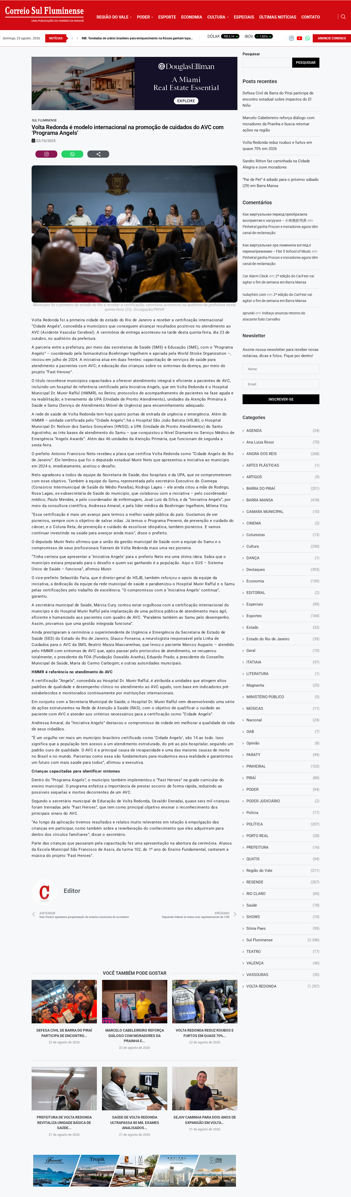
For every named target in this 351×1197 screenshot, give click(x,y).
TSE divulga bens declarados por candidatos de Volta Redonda (125, 38)
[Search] (343, 16)
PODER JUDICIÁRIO (282, 801)
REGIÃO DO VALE (112, 17)
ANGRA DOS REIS (282, 453)
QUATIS (282, 859)
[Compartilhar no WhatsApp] (72, 154)
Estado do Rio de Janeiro (282, 639)
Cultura (282, 546)
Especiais (282, 604)
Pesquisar (251, 54)
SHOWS (282, 917)
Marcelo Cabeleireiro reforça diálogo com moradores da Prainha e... (134, 1035)
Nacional (282, 720)
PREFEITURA (282, 847)
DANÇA (282, 558)
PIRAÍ (282, 778)
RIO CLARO (282, 893)
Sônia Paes (282, 928)
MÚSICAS (282, 708)
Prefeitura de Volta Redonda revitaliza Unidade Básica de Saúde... (64, 1122)
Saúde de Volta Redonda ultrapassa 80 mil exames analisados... (134, 1122)
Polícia (282, 812)
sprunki (248, 313)
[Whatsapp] (307, 38)
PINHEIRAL (282, 766)
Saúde (282, 905)
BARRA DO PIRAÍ (282, 488)
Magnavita (282, 685)
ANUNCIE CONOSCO (332, 38)
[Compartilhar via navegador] (98, 154)
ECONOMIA (191, 17)
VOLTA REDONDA (282, 986)
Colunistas (282, 535)
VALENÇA (282, 963)
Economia (282, 581)
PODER (143, 17)
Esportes (282, 616)
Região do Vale (282, 870)
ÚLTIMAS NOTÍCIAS (277, 17)
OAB (282, 731)
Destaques (282, 569)
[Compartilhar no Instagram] (46, 154)
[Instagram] (291, 38)
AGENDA (282, 430)
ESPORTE (167, 17)
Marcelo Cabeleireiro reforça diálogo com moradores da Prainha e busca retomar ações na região (279, 124)
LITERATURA (282, 673)
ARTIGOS (282, 477)
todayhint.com (254, 294)
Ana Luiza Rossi (282, 442)
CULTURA (216, 17)
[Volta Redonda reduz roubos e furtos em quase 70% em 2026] (204, 1001)
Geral (282, 650)
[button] (72, 38)
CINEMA (282, 523)
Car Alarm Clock (255, 276)
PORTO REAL (282, 836)
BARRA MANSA (282, 500)
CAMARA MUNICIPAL (282, 511)
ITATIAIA (282, 662)
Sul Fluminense (44, 120)
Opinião (282, 743)
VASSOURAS (282, 974)
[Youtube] (299, 38)
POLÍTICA (282, 824)
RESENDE (282, 882)
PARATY (282, 754)
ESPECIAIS (244, 17)
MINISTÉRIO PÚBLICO (282, 697)
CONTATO (310, 17)
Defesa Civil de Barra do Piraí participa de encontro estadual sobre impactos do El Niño (278, 99)
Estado (282, 627)
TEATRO (282, 951)
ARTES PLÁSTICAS (282, 465)
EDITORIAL (282, 592)
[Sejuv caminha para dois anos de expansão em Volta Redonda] (204, 1088)
